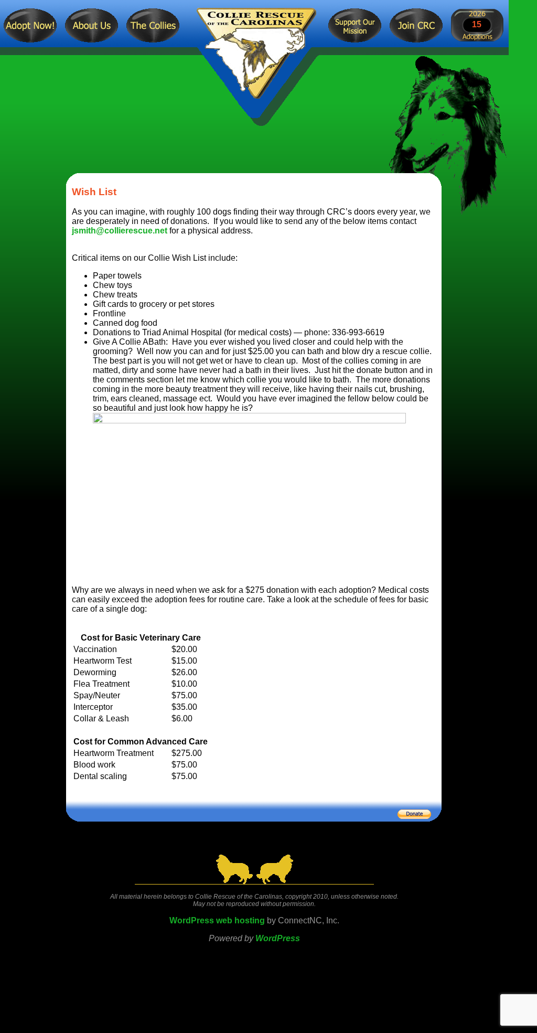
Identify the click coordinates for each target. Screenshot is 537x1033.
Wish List (94, 191)
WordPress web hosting (217, 920)
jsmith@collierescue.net (119, 230)
